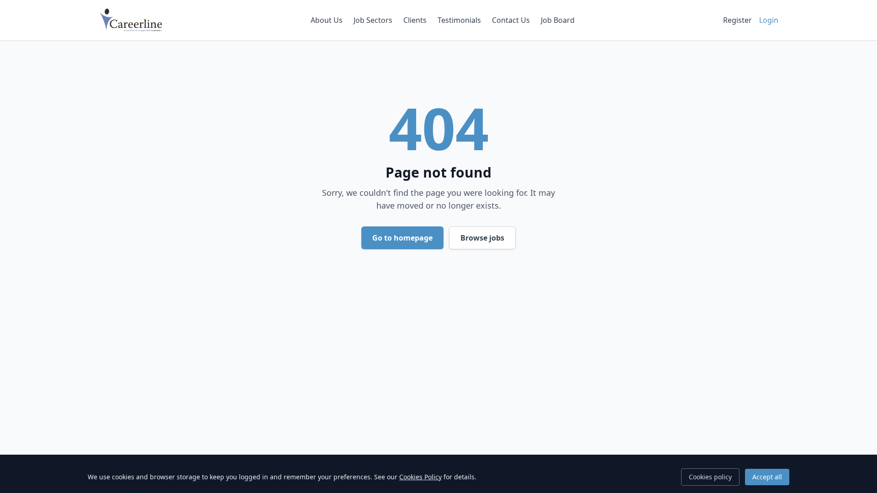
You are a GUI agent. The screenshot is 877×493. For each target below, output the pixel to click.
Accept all (767, 476)
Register (737, 20)
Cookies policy (710, 476)
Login (768, 20)
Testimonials (459, 20)
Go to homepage (402, 238)
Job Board (558, 20)
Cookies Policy (420, 476)
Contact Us (511, 20)
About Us (327, 20)
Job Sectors (373, 20)
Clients (415, 20)
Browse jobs (482, 238)
